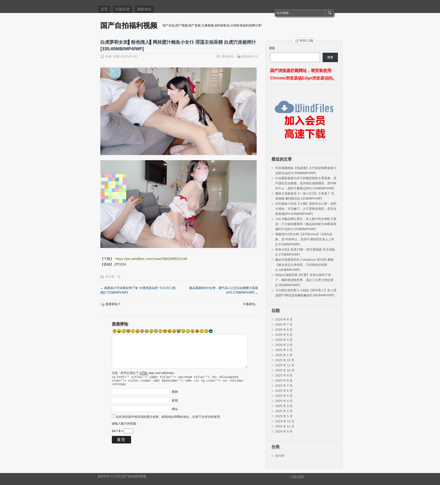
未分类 (110, 276)
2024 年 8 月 (284, 431)
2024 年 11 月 (284, 426)
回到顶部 (298, 477)
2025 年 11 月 (284, 365)
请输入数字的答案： (125, 423)
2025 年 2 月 (284, 411)
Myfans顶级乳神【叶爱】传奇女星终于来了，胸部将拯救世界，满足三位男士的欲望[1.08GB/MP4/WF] (304, 280)
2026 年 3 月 (284, 345)
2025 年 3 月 (284, 406)
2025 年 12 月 (284, 360)
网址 (175, 409)
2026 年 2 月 (284, 350)
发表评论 (247, 56)
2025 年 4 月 (284, 401)
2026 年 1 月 (284, 355)
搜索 (272, 48)
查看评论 (228, 56)
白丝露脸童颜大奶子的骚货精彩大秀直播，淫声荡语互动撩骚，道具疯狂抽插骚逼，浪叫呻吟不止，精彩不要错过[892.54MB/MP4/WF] (305, 183)
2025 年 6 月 (284, 391)
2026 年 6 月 (284, 329)
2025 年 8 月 (284, 380)
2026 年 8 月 (284, 319)
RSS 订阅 (306, 41)
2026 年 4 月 (284, 340)
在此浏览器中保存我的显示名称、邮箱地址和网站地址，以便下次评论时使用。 (169, 417)
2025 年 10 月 (284, 370)
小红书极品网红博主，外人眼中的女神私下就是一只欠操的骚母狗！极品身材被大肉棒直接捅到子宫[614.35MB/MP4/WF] (305, 224)
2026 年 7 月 (284, 324)
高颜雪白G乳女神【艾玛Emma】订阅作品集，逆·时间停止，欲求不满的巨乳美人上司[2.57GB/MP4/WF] (304, 239)
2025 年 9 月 (284, 375)
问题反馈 (122, 9)
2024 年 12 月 (284, 421)
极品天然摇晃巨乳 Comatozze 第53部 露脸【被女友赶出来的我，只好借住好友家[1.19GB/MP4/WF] (304, 265)
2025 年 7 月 (284, 385)
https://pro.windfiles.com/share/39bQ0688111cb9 (151, 259)
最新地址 (144, 9)
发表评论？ (113, 304)
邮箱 (175, 400)
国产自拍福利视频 (128, 25)
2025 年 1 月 (284, 416)
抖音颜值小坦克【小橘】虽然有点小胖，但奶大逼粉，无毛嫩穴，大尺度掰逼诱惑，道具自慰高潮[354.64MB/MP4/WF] (305, 209)
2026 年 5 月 (284, 335)
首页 (104, 9)
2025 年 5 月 (284, 396)
